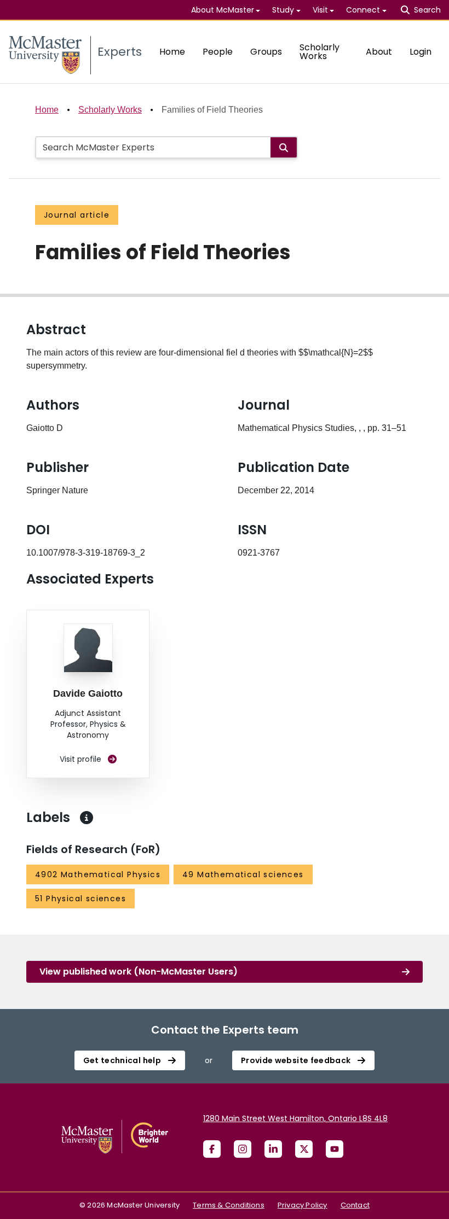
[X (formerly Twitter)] (304, 1149)
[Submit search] (283, 147)
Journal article (77, 214)
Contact (355, 1205)
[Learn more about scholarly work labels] (86, 817)
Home (172, 51)
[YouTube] (334, 1149)
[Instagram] (242, 1149)
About (379, 51)
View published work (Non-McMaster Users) (138, 971)
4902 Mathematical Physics (97, 874)
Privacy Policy (302, 1205)
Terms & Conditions (228, 1205)
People (218, 51)
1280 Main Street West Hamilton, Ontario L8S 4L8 (295, 1118)
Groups (266, 51)
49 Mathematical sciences (243, 874)
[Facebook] (212, 1149)
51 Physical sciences (80, 898)
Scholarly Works (319, 51)
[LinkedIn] (273, 1149)
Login (420, 51)
